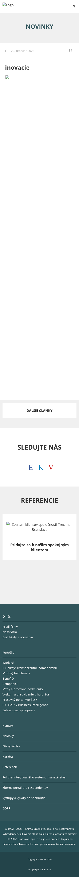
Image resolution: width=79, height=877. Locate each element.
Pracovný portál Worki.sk (20, 700)
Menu (73, 6)
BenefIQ (8, 678)
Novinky (8, 736)
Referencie (10, 767)
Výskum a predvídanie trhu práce (26, 694)
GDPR (6, 808)
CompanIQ (10, 684)
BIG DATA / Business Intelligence (25, 705)
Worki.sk (8, 663)
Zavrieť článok (71, 50)
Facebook (29, 466)
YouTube (49, 466)
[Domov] (8, 6)
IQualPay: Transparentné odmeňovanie (30, 668)
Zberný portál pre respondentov (25, 788)
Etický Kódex (11, 746)
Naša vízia (10, 632)
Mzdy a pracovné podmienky (23, 689)
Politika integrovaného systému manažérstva (34, 777)
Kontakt (8, 726)
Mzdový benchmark (16, 673)
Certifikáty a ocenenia (18, 637)
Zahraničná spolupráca (19, 710)
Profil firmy (11, 627)
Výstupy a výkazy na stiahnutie (24, 798)
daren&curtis (44, 869)
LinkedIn (39, 466)
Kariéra (8, 757)
